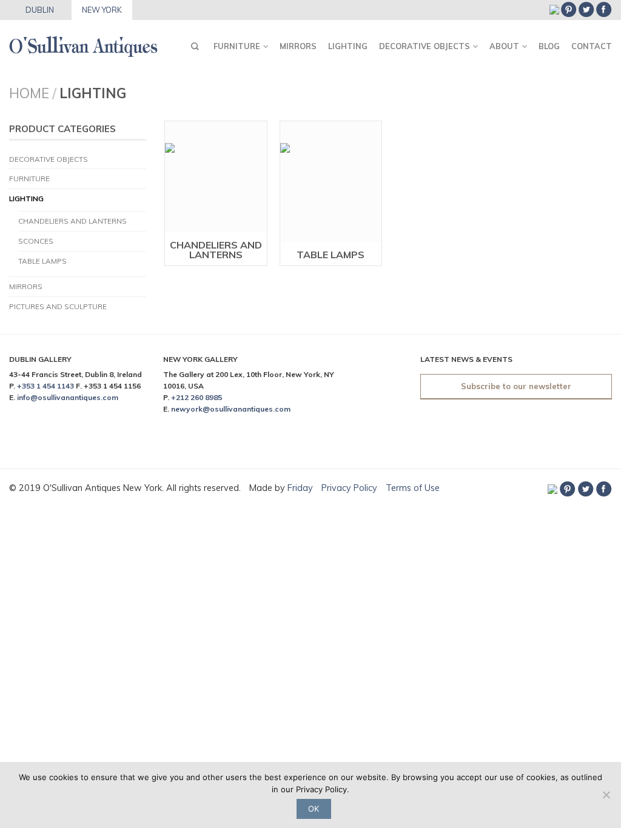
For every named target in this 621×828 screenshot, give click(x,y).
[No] (606, 795)
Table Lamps (42, 260)
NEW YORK (102, 10)
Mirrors (298, 46)
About (504, 46)
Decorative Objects (424, 46)
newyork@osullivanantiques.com (230, 408)
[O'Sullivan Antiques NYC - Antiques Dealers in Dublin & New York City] (83, 42)
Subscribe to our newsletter (516, 386)
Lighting (348, 46)
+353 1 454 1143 (45, 385)
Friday (301, 487)
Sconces (35, 240)
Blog (549, 46)
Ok (313, 808)
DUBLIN (39, 10)
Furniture (236, 46)
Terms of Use (413, 487)
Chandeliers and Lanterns (72, 220)
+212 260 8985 (196, 397)
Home (29, 93)
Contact (591, 46)
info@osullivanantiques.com (67, 397)
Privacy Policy (349, 487)
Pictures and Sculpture (58, 306)
